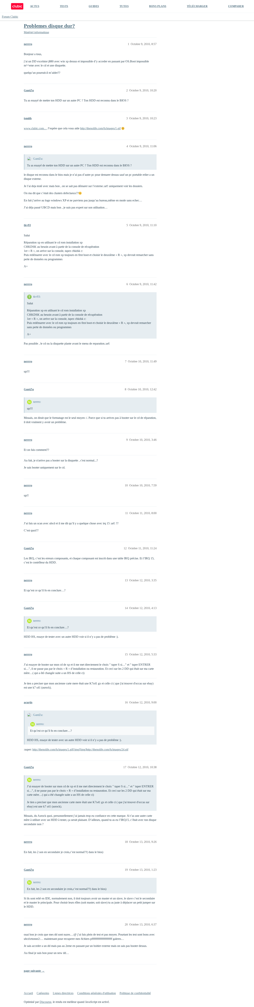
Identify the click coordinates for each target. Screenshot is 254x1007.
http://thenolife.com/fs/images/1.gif (100, 128)
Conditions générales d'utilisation (96, 993)
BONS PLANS (157, 6)
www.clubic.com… (35, 128)
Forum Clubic (10, 16)
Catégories (43, 993)
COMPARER (236, 6)
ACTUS (34, 6)
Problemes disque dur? (49, 26)
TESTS (64, 6)
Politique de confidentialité (135, 993)
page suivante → (34, 970)
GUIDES (94, 6)
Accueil (28, 993)
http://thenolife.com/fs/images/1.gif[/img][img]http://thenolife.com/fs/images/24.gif (80, 749)
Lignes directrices (63, 993)
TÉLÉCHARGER (197, 6)
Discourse (45, 1001)
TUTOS (124, 6)
